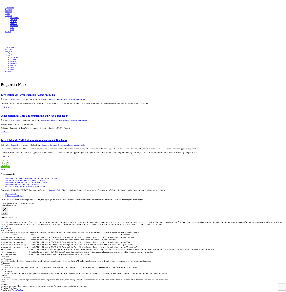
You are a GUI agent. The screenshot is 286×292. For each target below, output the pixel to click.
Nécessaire (7, 228)
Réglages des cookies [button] (10, 204)
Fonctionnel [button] (5, 257)
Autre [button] (3, 282)
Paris (58, 190)
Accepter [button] (24, 204)
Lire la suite (5, 107)
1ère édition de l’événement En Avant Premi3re (28, 94)
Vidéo (7, 14)
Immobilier (14, 26)
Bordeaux (52, 190)
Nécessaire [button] (4, 226)
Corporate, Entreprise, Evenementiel (54, 99)
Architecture (9, 8)
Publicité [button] (4, 275)
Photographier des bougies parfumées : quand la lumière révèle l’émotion (31, 178)
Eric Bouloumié (13, 99)
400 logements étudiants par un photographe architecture (25, 186)
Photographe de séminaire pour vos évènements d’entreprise (26, 182)
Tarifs (12, 30)
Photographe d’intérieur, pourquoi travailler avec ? (23, 184)
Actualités (8, 16)
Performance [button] (5, 263)
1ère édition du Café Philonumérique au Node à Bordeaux (34, 140)
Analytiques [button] (5, 269)
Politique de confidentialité (14, 196)
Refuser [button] (31, 204)
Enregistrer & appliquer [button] (9, 288)
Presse (12, 28)
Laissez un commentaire (76, 99)
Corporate (8, 10)
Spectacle (8, 12)
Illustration (13, 24)
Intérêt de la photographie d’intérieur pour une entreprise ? (25, 180)
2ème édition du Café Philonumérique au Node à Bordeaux (34, 115)
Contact (8, 32)
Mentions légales (11, 194)
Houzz (3, 170)
